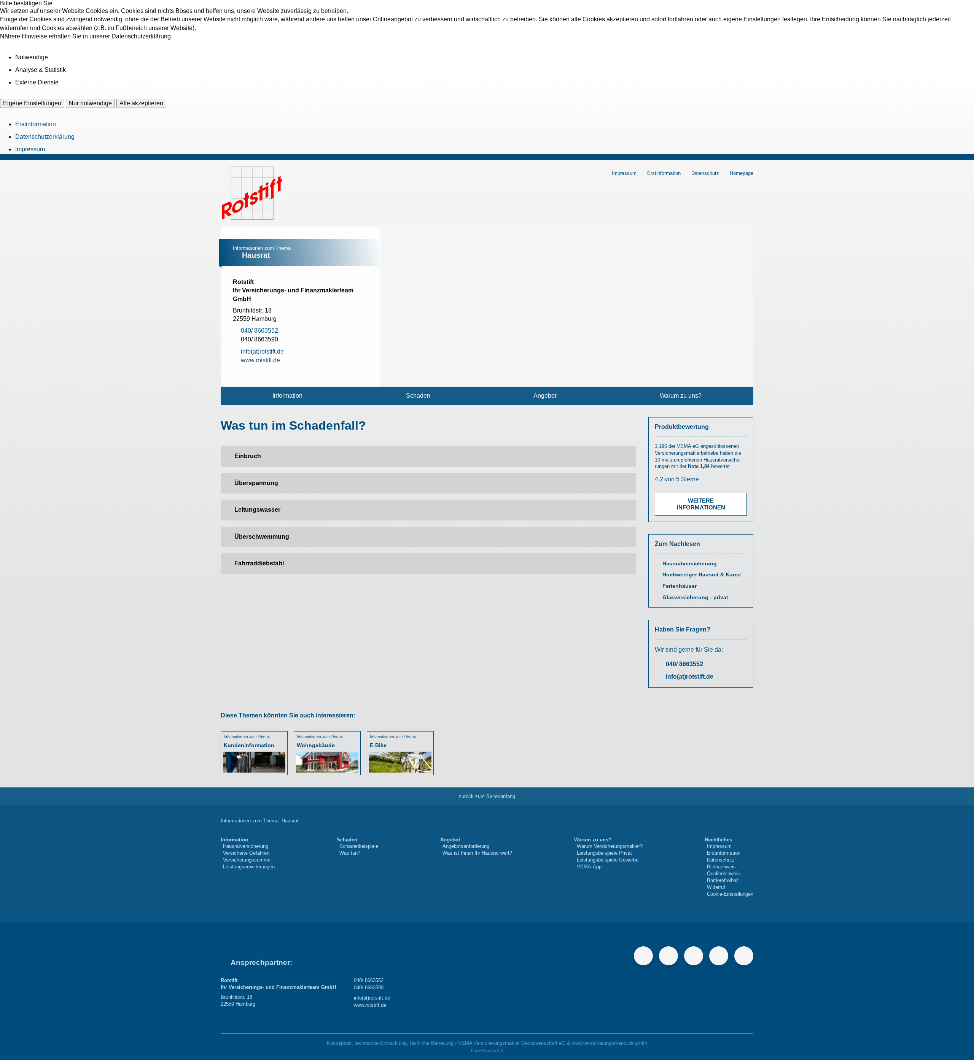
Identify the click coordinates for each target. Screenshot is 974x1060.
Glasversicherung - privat (695, 597)
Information (287, 395)
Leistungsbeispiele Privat (604, 853)
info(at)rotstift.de (689, 676)
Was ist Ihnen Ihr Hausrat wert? (477, 853)
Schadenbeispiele (358, 846)
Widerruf (716, 887)
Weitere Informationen (701, 504)
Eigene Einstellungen (32, 103)
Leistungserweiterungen (249, 867)
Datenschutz (705, 173)
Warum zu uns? (681, 395)
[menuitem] (287, 396)
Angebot (544, 395)
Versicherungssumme (247, 860)
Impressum (30, 149)
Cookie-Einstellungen (730, 894)
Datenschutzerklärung (45, 136)
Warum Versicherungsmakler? (610, 846)
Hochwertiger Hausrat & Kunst (701, 575)
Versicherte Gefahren (246, 853)
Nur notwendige (90, 103)
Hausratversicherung (689, 563)
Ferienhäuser (679, 586)
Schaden (418, 395)
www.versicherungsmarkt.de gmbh (609, 1043)
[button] (428, 456)
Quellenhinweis (723, 873)
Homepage (741, 173)
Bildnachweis (721, 867)
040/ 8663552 (684, 664)
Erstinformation (35, 124)
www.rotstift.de (370, 1005)
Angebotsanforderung (465, 846)
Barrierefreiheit (723, 880)
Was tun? (349, 853)
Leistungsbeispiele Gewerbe (607, 860)
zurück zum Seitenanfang (487, 796)
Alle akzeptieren (141, 103)
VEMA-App (589, 867)
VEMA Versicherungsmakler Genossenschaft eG (511, 1043)
